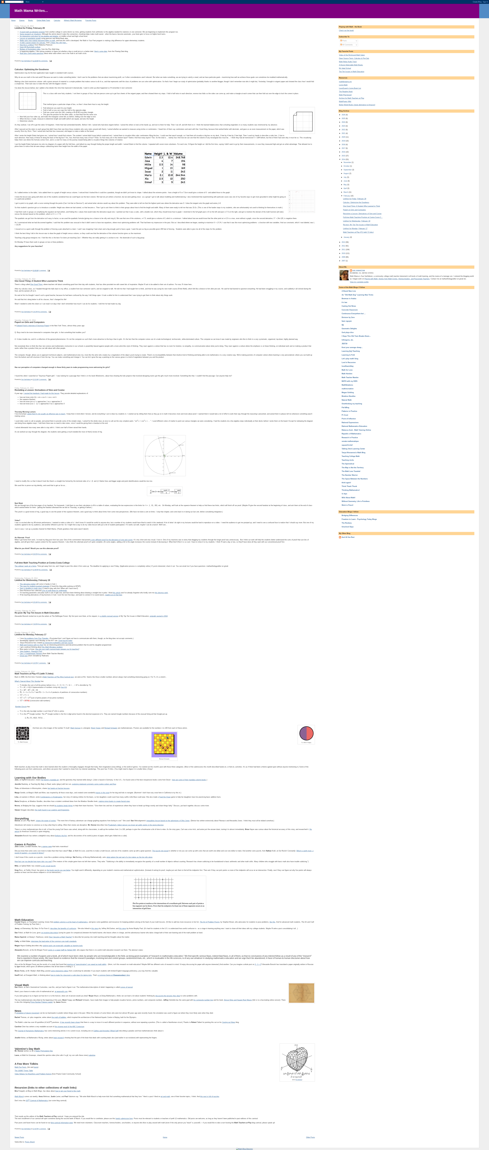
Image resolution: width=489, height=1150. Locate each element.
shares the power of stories (46, 821)
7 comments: (42, 663)
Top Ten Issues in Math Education (351, 72)
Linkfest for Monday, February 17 (30, 634)
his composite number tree (203, 1000)
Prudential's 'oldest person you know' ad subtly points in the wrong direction (136, 825)
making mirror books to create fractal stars (114, 801)
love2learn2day (348, 366)
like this (272, 922)
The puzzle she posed (160, 851)
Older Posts (310, 1137)
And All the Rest (348, 537)
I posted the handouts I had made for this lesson (41, 393)
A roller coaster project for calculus (32, 43)
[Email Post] (50, 61)
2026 (344, 115)
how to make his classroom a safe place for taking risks (71, 975)
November (348, 162)
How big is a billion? (27, 45)
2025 (344, 118)
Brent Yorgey (96, 728)
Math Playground (345, 95)
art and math (165, 1096)
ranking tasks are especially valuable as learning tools (63, 946)
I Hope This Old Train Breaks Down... (356, 336)
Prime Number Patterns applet (41, 1002)
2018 (344, 144)
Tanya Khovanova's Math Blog (353, 453)
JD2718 (344, 344)
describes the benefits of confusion (63, 928)
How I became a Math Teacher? (60, 937)
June (346, 181)
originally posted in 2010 (159, 616)
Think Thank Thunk (349, 486)
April (345, 188)
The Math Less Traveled (351, 471)
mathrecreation (348, 389)
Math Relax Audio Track (348, 62)
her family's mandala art (50, 780)
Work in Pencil (347, 505)
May (345, 185)
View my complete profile (359, 282)
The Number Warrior (350, 475)
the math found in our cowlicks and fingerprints (52, 810)
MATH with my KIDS (349, 381)
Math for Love (347, 370)
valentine (92, 1055)
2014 (344, 159)
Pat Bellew (299, 1079)
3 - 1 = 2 (258, 964)
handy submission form (124, 1118)
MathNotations (347, 385)
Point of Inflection (349, 419)
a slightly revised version (109, 616)
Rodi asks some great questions (32, 53)
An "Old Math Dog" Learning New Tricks (357, 295)
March (346, 192)
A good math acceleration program (32, 32)
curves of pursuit (126, 987)
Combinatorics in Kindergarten (51, 797)
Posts (344, 41)
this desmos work (161, 593)
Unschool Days (348, 527)
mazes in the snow (102, 793)
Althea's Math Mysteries (73, 20)
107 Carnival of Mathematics (37, 1101)
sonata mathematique (350, 441)
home (36, 1067)
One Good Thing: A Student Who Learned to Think (39, 281)
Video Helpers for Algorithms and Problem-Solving (33, 1074)
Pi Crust (345, 415)
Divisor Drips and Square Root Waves (238, 1000)
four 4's (63, 687)
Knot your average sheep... (352, 347)
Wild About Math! (348, 498)
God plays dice (348, 332)
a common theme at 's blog (114, 975)
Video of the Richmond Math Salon (352, 55)
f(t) (343, 325)
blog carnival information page (62, 1123)
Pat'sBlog (345, 407)
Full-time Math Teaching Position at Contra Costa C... (363, 217)
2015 (344, 156)
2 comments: (43, 379)
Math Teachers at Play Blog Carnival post (58, 677)
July (345, 177)
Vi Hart (344, 494)
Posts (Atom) (30, 1142)
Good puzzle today (65, 641)
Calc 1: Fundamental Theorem (31, 653)
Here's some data (100, 51)
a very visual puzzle (48, 866)
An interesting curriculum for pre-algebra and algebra (39, 36)
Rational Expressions (350, 422)
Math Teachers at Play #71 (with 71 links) (34, 673)
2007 (344, 261)
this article (116, 593)
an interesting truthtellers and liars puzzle (58, 643)
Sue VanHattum (358, 270)
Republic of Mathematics (351, 434)
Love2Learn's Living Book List (350, 88)
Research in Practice (350, 437)
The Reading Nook (346, 92)
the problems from (36, 638)
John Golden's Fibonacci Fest (31, 651)
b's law (344, 302)
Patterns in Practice (349, 411)
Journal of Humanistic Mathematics (31, 1031)
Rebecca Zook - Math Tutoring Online (356, 430)
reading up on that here (113, 595)
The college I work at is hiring (25, 566)
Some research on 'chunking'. (30, 34)
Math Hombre (347, 374)
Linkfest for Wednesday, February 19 (32, 580)
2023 (344, 126)
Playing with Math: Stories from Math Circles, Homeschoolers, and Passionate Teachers (397, 279)
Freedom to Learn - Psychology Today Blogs (359, 519)
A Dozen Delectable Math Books (351, 65)
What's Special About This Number (27, 681)
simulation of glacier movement (27, 1013)
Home (13, 20)
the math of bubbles (59, 1017)
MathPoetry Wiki (345, 101)
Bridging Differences (350, 515)
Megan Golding (348, 392)
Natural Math (347, 400)
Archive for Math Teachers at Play (351, 98)
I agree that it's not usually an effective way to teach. (46, 414)
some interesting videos (59, 971)
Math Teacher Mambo (350, 377)
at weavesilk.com (61, 991)
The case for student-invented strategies (35, 586)
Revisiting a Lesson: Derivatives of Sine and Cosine (40, 390)
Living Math (343, 85)
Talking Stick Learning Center (353, 449)
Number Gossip (21, 707)
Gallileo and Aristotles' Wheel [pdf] (106, 1031)
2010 (344, 253)
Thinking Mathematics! (351, 490)
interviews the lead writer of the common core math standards (54, 941)
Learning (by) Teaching (351, 351)
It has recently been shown (70, 1022)
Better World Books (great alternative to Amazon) (357, 105)
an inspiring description (49, 933)
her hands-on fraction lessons (59, 788)
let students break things (64, 806)
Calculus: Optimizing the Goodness (32, 69)
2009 (344, 257)
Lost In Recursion (349, 362)
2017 (344, 148)
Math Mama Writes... (31, 11)
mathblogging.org (345, 82)
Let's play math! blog (350, 359)
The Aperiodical (348, 464)
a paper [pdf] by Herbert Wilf (65, 950)
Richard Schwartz (110, 728)
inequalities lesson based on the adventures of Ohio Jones (168, 821)
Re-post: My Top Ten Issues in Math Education (37, 613)
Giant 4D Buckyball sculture (30, 47)
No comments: (43, 61)
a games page (46, 846)
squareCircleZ (347, 445)
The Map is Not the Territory (353, 468)
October (347, 166)
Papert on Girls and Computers (30, 322)
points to (51, 950)
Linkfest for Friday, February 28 (30, 28)
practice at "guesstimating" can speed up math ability (86, 964)
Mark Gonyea (75, 728)
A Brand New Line (349, 291)
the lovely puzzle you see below (58, 870)
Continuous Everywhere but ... (354, 314)
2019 (344, 141)
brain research (58, 1038)
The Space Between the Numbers (355, 479)
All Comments (347, 45)
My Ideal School (345, 68)
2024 (344, 122)
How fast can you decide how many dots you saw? (33, 861)
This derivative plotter (28, 584)
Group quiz (24, 656)
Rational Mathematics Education (354, 426)
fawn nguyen (347, 321)
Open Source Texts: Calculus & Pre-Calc (354, 58)
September (348, 170)
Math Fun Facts (21, 1067)
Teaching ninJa (348, 460)
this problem (52, 647)
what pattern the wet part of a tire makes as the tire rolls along (129, 857)
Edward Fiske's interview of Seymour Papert (33, 326)
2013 (344, 242)
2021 (344, 133)
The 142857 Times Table (24, 1071)
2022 (344, 130)
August (346, 173)
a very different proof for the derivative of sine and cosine (111, 540)
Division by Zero (348, 317)
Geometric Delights (349, 329)
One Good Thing (36, 284)
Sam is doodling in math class (31, 588)
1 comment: (42, 270)
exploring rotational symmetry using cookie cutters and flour (94, 784)
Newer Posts (19, 1137)
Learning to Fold (348, 355)
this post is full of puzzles (209, 1096)
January (347, 237)
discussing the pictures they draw (167, 996)
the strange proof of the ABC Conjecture (69, 1027)
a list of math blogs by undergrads (54, 590)
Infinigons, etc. (348, 340)
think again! (346, 483)
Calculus (57, 20)
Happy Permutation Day (44, 1051)
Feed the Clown (165, 797)
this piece (95, 928)
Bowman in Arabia (349, 298)
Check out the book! (346, 30)
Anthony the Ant (61, 836)
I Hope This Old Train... (58, 43)
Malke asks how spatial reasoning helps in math (37, 40)
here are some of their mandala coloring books (189, 780)
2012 (344, 246)
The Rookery (347, 523)
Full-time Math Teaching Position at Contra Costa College (42, 563)
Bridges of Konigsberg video (30, 49)
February (347, 196)
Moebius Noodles (348, 396)
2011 (344, 249)
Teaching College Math (351, 456)
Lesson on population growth (30, 38)
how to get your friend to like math (67, 1091)
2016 (344, 152)
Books (30, 20)
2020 (344, 137)
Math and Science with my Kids (31, 645)
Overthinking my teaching (352, 404)
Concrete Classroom (350, 310)
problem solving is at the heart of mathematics (70, 922)
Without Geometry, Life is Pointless (356, 501)
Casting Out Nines (349, 306)
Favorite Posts (90, 20)
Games (22, 20)
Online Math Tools (43, 20)
